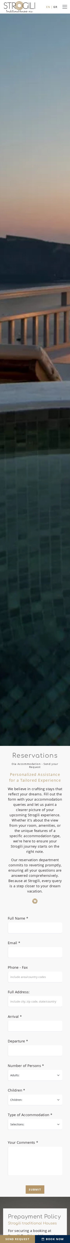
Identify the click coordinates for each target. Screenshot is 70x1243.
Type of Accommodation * (30, 1114)
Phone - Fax (18, 967)
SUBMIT (35, 1189)
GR (55, 7)
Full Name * (18, 918)
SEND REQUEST (17, 1239)
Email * (14, 942)
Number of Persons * (26, 1065)
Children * (16, 1090)
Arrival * (15, 1016)
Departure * (18, 1041)
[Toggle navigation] (65, 6)
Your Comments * (23, 1142)
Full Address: (19, 992)
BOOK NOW (54, 1239)
